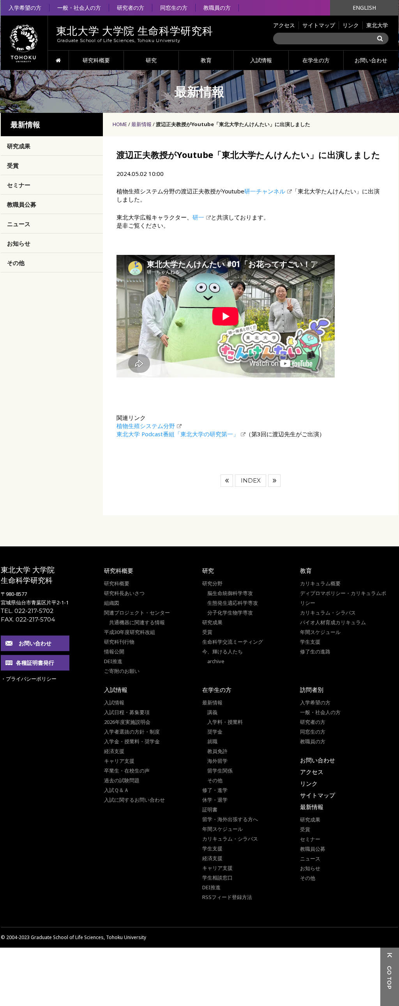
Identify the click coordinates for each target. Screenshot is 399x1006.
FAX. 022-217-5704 (28, 619)
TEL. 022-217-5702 (27, 610)
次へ (274, 480)
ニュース (18, 224)
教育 (206, 60)
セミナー (18, 185)
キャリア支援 (119, 760)
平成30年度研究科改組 (129, 632)
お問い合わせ (371, 60)
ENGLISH (364, 7)
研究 (151, 60)
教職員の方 (217, 7)
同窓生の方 (173, 7)
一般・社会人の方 (79, 7)
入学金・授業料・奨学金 (132, 741)
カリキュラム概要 (320, 583)
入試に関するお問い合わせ (134, 799)
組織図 (111, 602)
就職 (212, 741)
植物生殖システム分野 (146, 426)
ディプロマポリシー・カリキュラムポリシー (343, 598)
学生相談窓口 (217, 877)
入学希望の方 (25, 7)
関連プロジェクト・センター (137, 612)
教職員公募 (21, 204)
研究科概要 (96, 60)
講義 (212, 712)
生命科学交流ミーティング (232, 641)
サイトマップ (318, 25)
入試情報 (261, 60)
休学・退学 (215, 799)
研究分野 (212, 583)
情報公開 (114, 651)
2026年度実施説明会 (127, 721)
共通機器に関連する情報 (137, 622)
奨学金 (214, 731)
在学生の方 (316, 60)
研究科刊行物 (119, 641)
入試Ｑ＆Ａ (116, 790)
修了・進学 (215, 790)
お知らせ (18, 243)
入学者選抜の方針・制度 (132, 731)
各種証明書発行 (35, 662)
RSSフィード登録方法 (227, 897)
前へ (227, 480)
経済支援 (114, 751)
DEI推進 (113, 661)
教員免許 (217, 751)
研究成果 (18, 146)
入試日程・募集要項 (127, 712)
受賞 (13, 165)
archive (215, 661)
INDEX (251, 480)
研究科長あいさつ (124, 593)
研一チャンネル (264, 191)
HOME (58, 60)
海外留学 (217, 760)
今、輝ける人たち (222, 651)
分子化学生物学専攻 (230, 612)
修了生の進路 (315, 651)
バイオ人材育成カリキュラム (333, 622)
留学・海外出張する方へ (230, 819)
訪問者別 (311, 689)
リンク (351, 25)
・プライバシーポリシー (28, 678)
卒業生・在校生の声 (127, 770)
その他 (16, 263)
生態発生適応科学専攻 (232, 602)
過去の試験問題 (121, 780)
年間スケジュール (320, 632)
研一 (198, 217)
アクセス (284, 25)
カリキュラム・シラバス (328, 612)
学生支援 (310, 641)
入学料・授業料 (225, 721)
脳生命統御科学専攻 (230, 593)
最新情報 (141, 124)
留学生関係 (220, 770)
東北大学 (377, 25)
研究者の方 (130, 7)
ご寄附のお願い (121, 670)
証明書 (209, 809)
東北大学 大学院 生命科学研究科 (28, 575)
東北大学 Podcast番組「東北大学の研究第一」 (178, 434)
